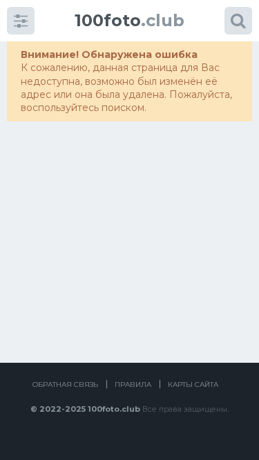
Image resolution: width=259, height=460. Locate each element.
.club (129, 20)
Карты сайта (193, 384)
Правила (133, 384)
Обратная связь (65, 384)
